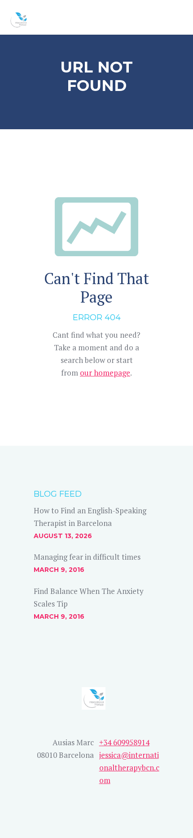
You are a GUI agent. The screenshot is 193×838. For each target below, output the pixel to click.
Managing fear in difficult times (87, 557)
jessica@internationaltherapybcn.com (129, 767)
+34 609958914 (124, 742)
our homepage (105, 372)
